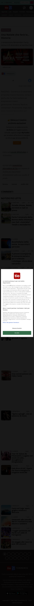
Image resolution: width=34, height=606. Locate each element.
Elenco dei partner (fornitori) (11, 322)
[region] (17, 303)
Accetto (17, 333)
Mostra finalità (17, 328)
